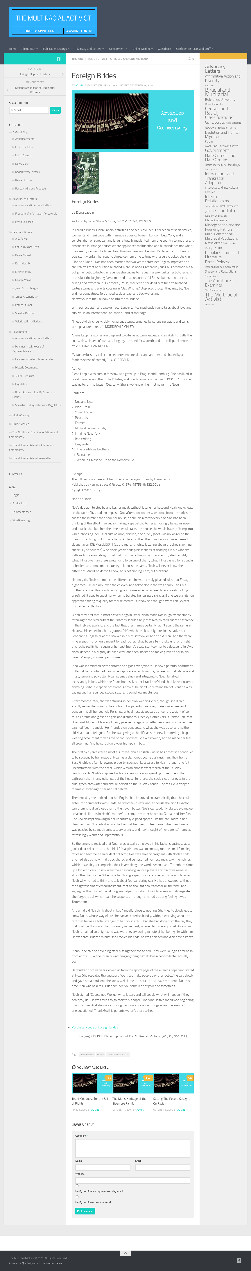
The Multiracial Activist (117, 1054)
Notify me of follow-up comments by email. (99, 1191)
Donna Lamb (22, 263)
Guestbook (164, 48)
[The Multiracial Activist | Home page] (53, 22)
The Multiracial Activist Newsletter (31, 458)
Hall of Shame (23, 155)
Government (117, 48)
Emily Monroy (23, 271)
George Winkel (23, 280)
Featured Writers (22, 232)
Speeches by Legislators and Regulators (38, 405)
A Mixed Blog (20, 132)
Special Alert (211, 276)
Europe (233, 128)
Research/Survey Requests (30, 188)
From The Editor (24, 147)
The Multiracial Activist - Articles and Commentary (110, 59)
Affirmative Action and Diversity (223, 78)
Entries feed (19, 503)
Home (12, 48)
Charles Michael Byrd (27, 247)
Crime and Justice (233, 123)
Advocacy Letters (215, 68)
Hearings (234, 164)
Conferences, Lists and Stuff (193, 48)
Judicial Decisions (25, 376)
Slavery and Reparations (221, 271)
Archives (17, 474)
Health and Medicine (216, 164)
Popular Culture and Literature (222, 254)
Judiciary (209, 215)
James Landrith (220, 210)
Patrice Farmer (23, 305)
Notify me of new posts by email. (93, 1202)
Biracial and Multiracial (217, 92)
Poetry (208, 248)
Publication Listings (55, 48)
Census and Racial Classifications (219, 113)
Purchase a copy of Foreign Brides (95, 1027)
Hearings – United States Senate (34, 359)
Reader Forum (23, 180)
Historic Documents (26, 367)
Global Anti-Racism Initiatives (221, 146)
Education (223, 127)
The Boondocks (213, 290)
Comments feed (21, 512)
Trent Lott (209, 304)
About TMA (28, 48)
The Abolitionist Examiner (219, 282)
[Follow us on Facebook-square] (58, 59)
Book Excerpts (87, 1054)
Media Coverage (21, 415)
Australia (209, 85)
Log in (15, 495)
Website (80, 1173)
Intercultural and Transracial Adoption (219, 178)
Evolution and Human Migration (222, 134)
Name (78, 1160)
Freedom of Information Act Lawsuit (36, 213)
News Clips (21, 163)
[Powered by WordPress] (23, 1263)
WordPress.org (21, 520)
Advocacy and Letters (88, 48)
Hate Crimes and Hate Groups (220, 157)
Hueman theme (54, 1263)
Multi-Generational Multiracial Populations (221, 236)
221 (150, 1078)
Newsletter (213, 243)
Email (138, 1160)
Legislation (21, 384)
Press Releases (24, 222)
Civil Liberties (215, 122)
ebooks (100, 1054)
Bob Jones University (220, 100)
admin (79, 85)
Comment (81, 1135)
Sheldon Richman (25, 313)
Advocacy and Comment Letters (33, 205)
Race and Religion (214, 266)
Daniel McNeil (23, 255)
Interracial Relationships (217, 198)
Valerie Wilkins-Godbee (28, 321)
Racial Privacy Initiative (28, 172)
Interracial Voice (211, 206)
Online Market (141, 48)
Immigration (211, 169)
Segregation (231, 266)
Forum (209, 141)
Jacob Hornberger (229, 206)
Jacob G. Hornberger (26, 288)
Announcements (24, 139)
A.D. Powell (21, 238)
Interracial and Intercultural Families (222, 190)
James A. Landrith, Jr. (26, 296)
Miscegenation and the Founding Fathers (222, 227)
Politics (219, 248)
